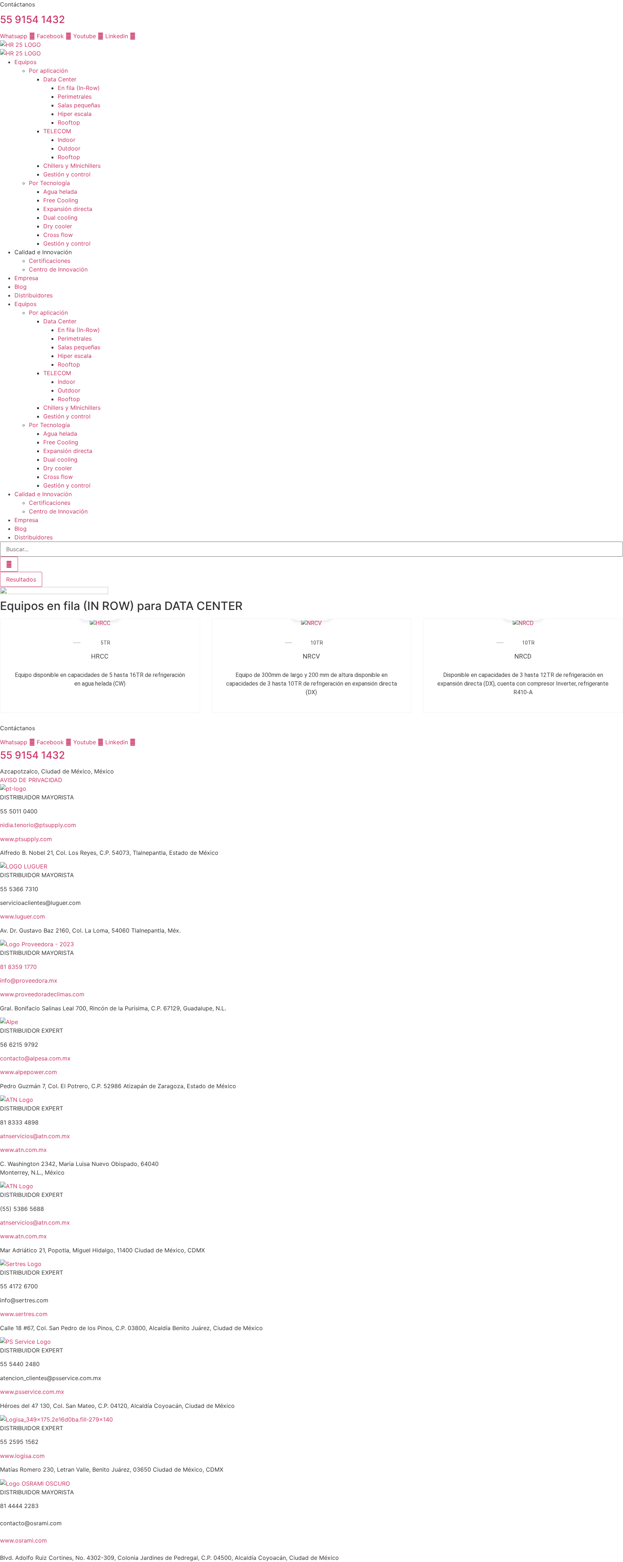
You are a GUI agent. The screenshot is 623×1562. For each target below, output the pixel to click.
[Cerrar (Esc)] (615, 8)
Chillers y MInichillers (72, 165)
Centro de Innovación (58, 269)
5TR (105, 643)
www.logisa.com (22, 1455)
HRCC (100, 656)
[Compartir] (599, 8)
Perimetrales (75, 96)
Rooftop (69, 122)
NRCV (311, 656)
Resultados (21, 579)
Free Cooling (60, 200)
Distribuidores (33, 295)
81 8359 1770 (18, 966)
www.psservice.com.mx (32, 1391)
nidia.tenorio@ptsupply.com (38, 825)
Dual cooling (60, 217)
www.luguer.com (22, 916)
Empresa (26, 278)
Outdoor (69, 148)
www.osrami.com (23, 1540)
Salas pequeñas (79, 105)
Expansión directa (67, 208)
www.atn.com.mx (23, 1149)
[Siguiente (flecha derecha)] (610, 781)
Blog (20, 286)
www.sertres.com (24, 1314)
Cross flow (58, 234)
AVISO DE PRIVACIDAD (31, 780)
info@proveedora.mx (28, 980)
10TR (316, 643)
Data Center (59, 79)
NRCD (522, 656)
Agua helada (60, 191)
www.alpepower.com (28, 1072)
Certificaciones (49, 260)
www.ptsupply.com (26, 839)
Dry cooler (57, 226)
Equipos (25, 62)
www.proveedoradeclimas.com (42, 994)
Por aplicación (48, 70)
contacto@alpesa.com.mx (35, 1058)
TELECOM (57, 131)
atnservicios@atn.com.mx (35, 1136)
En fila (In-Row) (79, 87)
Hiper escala (75, 113)
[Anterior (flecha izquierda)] (12, 781)
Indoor (66, 139)
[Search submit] (9, 564)
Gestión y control (66, 174)
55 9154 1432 (32, 19)
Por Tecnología (49, 183)
